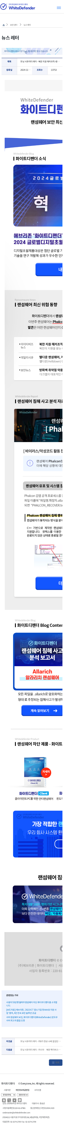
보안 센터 (13, 25)
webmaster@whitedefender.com (16, 1112)
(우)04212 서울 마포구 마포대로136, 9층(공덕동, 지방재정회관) (25, 1117)
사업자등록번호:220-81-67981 (13, 1108)
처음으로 (4, 25)
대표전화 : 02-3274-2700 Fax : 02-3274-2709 (19, 1121)
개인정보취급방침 (22, 1090)
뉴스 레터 (27, 25)
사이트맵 (37, 1090)
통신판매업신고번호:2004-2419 (42, 1108)
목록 (57, 1062)
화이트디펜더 (8, 1083)
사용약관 (7, 1090)
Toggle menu (59, 7)
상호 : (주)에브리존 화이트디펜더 (14, 1103)
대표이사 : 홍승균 (38, 1103)
